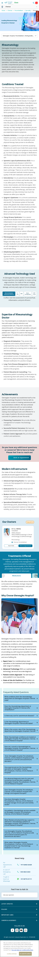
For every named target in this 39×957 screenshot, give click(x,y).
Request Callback (37, 16)
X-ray (17, 293)
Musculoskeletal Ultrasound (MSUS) (9, 293)
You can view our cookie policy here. (22, 950)
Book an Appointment (21, 458)
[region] (19, 948)
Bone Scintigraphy (28, 293)
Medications (16, 576)
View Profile (11, 545)
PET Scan (34, 293)
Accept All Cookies (25, 953)
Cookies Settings (12, 953)
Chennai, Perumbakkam (20, 542)
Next (36, 576)
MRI (21, 293)
